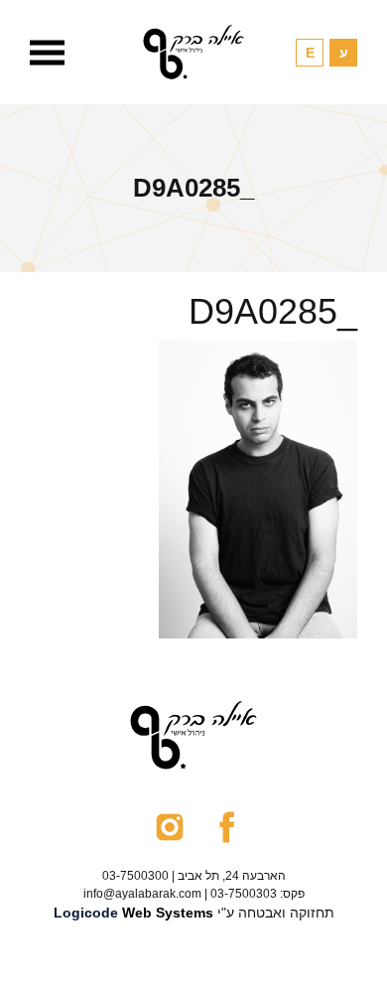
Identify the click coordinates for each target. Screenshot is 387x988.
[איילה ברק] (193, 52)
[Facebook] (226, 826)
